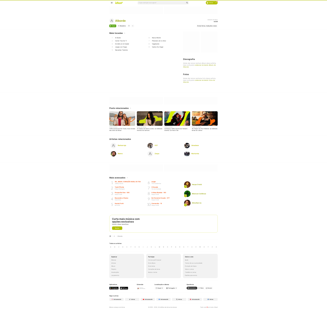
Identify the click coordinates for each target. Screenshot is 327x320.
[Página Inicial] (110, 236)
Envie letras (151, 266)
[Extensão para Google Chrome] (141, 288)
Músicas (113, 260)
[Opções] (132, 26)
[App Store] (124, 288)
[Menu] (111, 2)
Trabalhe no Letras (190, 272)
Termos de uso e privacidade (193, 263)
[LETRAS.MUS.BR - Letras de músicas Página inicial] (119, 2)
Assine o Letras (152, 272)
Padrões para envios (191, 275)
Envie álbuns (151, 263)
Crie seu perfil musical (154, 260)
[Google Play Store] (114, 288)
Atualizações (115, 272)
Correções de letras (154, 269)
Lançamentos (115, 275)
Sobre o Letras (189, 269)
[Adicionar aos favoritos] (129, 26)
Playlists (113, 269)
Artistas (113, 263)
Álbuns (113, 266)
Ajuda (186, 260)
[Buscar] (187, 2)
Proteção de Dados (191, 266)
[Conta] (216, 2)
